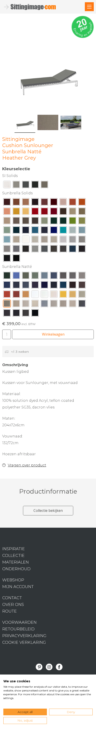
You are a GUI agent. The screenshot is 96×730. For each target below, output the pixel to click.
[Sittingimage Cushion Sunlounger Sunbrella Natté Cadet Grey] (82, 276)
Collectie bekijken (48, 510)
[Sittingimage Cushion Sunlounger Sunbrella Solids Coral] (7, 212)
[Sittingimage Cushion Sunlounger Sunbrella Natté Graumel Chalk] (54, 305)
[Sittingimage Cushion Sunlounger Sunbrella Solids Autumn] (44, 203)
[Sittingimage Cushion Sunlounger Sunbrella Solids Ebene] (35, 203)
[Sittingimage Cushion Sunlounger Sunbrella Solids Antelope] (72, 203)
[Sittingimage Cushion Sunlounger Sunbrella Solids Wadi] (25, 203)
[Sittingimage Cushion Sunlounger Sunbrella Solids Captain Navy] (44, 231)
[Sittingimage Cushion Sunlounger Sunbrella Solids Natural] (25, 240)
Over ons (13, 604)
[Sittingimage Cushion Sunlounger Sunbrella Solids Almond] (44, 222)
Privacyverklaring (24, 635)
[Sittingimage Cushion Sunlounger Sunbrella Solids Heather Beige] (82, 212)
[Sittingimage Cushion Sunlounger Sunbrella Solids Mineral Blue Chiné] (82, 231)
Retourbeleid (18, 629)
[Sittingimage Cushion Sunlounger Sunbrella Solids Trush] (7, 222)
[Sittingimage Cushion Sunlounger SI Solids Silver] (16, 186)
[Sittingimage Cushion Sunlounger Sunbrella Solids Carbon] (82, 250)
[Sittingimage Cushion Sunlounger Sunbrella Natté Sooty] (16, 314)
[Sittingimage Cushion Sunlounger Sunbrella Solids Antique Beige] (72, 212)
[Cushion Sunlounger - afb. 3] (71, 122)
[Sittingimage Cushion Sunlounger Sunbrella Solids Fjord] (7, 240)
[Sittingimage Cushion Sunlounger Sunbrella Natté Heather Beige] (82, 295)
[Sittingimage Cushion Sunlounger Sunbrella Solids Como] (16, 231)
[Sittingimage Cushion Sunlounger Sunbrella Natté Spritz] (7, 295)
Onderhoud (16, 568)
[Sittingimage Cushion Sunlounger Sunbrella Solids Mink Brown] (63, 212)
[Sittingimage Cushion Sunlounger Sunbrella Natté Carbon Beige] (63, 276)
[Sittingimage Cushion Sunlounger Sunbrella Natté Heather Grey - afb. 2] (48, 122)
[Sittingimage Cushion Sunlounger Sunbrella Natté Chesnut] (72, 286)
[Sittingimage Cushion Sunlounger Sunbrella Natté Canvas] (54, 295)
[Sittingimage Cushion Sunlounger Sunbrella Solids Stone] (54, 240)
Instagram (49, 667)
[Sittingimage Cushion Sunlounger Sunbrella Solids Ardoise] (54, 250)
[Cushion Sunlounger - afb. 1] (48, 74)
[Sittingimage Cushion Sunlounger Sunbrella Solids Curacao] (72, 231)
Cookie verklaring (24, 642)
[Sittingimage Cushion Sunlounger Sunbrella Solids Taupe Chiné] (16, 222)
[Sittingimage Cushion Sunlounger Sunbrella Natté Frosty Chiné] (44, 276)
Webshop (13, 580)
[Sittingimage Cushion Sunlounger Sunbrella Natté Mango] (25, 295)
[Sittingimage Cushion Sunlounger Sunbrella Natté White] (35, 295)
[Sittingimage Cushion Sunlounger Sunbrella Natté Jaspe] (16, 295)
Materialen (15, 562)
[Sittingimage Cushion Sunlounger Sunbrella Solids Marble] (63, 240)
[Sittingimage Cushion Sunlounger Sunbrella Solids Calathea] (54, 222)
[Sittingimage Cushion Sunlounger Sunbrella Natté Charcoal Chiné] (82, 305)
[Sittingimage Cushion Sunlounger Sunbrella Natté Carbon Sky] (54, 276)
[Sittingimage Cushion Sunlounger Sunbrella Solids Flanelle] (63, 250)
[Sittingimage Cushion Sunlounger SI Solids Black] (35, 186)
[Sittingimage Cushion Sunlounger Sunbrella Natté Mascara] (35, 314)
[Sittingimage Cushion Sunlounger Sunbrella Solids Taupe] (25, 222)
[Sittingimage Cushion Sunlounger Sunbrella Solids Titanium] (44, 250)
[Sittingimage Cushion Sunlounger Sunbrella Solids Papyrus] (16, 240)
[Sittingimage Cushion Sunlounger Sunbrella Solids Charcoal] (25, 250)
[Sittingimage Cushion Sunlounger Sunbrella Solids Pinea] (63, 222)
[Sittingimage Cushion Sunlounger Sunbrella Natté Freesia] (63, 295)
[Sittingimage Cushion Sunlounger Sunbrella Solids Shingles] (82, 240)
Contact (12, 597)
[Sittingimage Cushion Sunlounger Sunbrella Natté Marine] (54, 286)
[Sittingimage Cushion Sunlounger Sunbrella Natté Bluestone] (16, 286)
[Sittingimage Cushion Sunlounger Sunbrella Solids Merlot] (7, 203)
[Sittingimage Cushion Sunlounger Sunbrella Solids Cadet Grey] (7, 250)
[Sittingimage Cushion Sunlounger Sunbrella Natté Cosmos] (35, 286)
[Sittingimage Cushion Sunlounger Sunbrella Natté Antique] (72, 305)
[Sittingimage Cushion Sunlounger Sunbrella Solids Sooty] (7, 259)
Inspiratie (13, 548)
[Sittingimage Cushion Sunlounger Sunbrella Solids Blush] (63, 203)
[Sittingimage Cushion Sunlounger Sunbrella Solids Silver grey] (72, 240)
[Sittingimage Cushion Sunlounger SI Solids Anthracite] (25, 186)
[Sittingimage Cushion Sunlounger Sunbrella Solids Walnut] (16, 203)
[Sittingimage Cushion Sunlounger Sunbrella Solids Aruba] (63, 231)
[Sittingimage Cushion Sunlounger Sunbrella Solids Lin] (44, 240)
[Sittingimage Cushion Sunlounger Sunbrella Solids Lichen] (82, 222)
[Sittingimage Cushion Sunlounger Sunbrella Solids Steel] (35, 250)
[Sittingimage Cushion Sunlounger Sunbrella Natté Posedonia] (7, 276)
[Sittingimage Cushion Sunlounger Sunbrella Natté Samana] (16, 276)
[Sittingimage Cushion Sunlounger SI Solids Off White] (7, 186)
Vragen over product (27, 465)
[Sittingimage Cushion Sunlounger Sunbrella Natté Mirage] (25, 286)
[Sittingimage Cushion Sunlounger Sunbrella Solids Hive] (25, 212)
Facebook (59, 667)
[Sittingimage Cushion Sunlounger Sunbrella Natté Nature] (44, 295)
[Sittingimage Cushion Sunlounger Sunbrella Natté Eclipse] (44, 286)
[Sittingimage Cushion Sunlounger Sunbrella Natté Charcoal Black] (25, 314)
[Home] (89, 6)
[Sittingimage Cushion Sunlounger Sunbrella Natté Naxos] (7, 286)
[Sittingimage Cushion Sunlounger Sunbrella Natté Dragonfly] (63, 286)
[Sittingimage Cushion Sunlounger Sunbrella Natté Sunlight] (72, 295)
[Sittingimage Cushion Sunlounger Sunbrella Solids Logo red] (35, 212)
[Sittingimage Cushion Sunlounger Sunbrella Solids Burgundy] (54, 203)
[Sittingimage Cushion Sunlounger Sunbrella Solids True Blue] (54, 231)
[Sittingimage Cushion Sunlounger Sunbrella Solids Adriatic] (35, 231)
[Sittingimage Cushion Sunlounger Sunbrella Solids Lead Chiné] (16, 250)
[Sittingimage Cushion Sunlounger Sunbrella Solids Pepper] (44, 212)
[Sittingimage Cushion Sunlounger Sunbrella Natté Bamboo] (25, 276)
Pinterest (39, 667)
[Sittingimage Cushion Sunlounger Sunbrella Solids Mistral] (72, 250)
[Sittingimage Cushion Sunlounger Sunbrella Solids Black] (16, 259)
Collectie (13, 555)
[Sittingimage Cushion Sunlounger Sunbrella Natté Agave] (35, 276)
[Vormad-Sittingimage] (33, 7)
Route (9, 611)
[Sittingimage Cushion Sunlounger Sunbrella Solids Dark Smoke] (35, 222)
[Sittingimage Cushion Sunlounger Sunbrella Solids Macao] (72, 222)
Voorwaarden (19, 622)
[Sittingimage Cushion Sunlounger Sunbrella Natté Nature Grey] (72, 276)
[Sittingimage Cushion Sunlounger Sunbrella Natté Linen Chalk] (25, 305)
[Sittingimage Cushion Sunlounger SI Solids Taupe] (44, 186)
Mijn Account (18, 586)
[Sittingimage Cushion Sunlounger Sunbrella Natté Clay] (35, 305)
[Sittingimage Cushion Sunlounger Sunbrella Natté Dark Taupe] (7, 314)
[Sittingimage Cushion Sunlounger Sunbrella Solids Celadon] (7, 231)
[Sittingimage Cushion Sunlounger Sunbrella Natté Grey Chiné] (44, 305)
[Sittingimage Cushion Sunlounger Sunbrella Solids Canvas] (35, 240)
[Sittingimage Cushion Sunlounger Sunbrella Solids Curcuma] (16, 212)
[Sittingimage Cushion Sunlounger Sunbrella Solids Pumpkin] (82, 203)
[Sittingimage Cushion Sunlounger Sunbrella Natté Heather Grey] (7, 305)
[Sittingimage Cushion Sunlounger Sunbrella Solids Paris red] (54, 212)
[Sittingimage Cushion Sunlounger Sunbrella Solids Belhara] (25, 231)
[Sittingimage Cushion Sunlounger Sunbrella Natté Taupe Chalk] (63, 305)
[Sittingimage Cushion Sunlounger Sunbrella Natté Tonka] (82, 286)
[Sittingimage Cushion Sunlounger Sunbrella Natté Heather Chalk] (16, 305)
